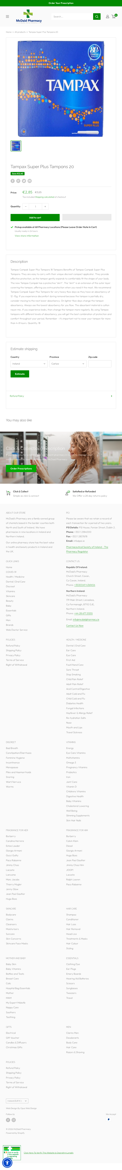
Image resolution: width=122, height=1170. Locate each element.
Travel (69, 997)
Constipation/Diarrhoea (18, 752)
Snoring (10, 776)
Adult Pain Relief (74, 684)
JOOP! (69, 869)
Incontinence (13, 762)
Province (54, 356)
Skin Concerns (13, 938)
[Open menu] (7, 16)
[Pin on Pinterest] (18, 181)
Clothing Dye (73, 964)
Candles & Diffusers (16, 1042)
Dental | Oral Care (15, 581)
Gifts (8, 615)
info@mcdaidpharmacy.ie (86, 619)
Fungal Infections (75, 708)
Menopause (12, 767)
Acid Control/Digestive (78, 688)
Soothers (11, 1012)
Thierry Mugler (14, 884)
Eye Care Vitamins (76, 752)
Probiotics (71, 772)
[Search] (97, 16)
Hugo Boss (11, 898)
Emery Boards (73, 973)
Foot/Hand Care (74, 664)
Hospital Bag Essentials (18, 988)
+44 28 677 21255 (83, 613)
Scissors (70, 983)
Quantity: (16, 206)
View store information (27, 235)
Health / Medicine (15, 576)
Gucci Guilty (12, 855)
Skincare (10, 596)
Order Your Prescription (61, 3)
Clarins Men (72, 1032)
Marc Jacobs (12, 879)
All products (20, 32)
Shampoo (71, 914)
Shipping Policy (13, 650)
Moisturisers (12, 928)
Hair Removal (73, 928)
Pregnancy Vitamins (76, 767)
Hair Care (71, 1047)
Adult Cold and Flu (75, 693)
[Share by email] (30, 181)
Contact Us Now (74, 625)
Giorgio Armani (14, 850)
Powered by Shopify (15, 1133)
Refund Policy (17, 395)
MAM (8, 997)
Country (15, 356)
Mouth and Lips (74, 727)
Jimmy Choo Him (75, 865)
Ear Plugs (71, 968)
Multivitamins (73, 757)
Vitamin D (71, 786)
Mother (10, 992)
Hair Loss (71, 924)
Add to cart (35, 217)
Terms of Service (15, 659)
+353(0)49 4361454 (84, 584)
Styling (69, 948)
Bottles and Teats (15, 973)
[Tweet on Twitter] (24, 181)
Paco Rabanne (13, 860)
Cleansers (11, 924)
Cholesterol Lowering (77, 805)
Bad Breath (12, 748)
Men (8, 620)
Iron (68, 776)
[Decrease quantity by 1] (26, 206)
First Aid (70, 659)
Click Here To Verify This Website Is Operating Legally (48, 1152)
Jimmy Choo (12, 865)
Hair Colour (72, 943)
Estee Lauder (13, 845)
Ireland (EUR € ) (15, 1100)
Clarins (9, 919)
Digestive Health (75, 796)
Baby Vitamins (73, 801)
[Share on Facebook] (13, 181)
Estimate (20, 373)
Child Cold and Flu (75, 698)
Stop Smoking (73, 674)
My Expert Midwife (15, 1002)
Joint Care (71, 781)
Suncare (10, 933)
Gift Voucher (12, 1037)
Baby (8, 605)
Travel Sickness (74, 732)
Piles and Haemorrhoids (18, 772)
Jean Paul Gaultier (15, 893)
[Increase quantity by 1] (45, 206)
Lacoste (10, 869)
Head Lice (71, 933)
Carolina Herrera (15, 840)
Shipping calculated (44, 196)
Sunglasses (72, 988)
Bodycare (11, 914)
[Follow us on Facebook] (8, 1120)
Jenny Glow (12, 889)
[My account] (107, 16)
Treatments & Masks (76, 938)
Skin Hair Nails (73, 820)
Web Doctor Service (17, 629)
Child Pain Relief (74, 679)
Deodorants (72, 1037)
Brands (9, 624)
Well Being (71, 810)
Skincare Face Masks (17, 943)
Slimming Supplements (78, 815)
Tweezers (71, 992)
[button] (86, 217)
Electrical (11, 1032)
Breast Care (12, 978)
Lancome (11, 874)
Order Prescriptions (21, 468)
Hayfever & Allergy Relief (79, 712)
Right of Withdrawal (16, 664)
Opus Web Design (28, 1108)
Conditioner (72, 919)
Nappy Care (12, 1007)
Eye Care (71, 655)
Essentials (11, 610)
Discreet (10, 586)
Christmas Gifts (14, 1047)
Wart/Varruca (13, 781)
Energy (70, 748)
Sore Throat (72, 669)
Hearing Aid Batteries (77, 978)
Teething (10, 1017)
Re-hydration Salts (76, 717)
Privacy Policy (13, 655)
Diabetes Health (74, 703)
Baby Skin (11, 964)
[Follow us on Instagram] (14, 1120)
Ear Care (71, 650)
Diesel (69, 845)
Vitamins (10, 591)
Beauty (9, 600)
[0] (113, 16)
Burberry (11, 836)
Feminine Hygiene (15, 757)
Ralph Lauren (73, 879)
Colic (8, 983)
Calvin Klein (72, 840)
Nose (69, 722)
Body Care (71, 1042)
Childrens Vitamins (76, 791)
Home (9, 32)
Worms (10, 786)
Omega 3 (71, 762)
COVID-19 (11, 571)
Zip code (92, 356)
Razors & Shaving (75, 1052)
